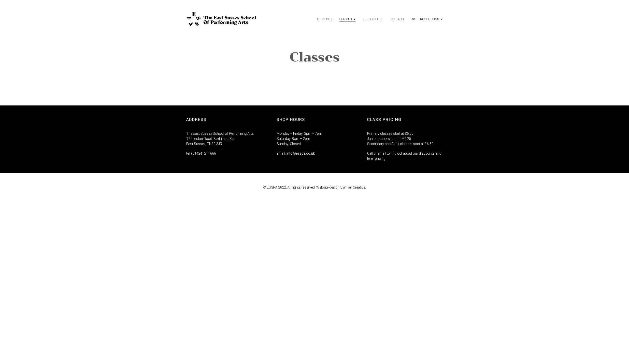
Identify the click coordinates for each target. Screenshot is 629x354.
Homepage (325, 19)
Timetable (397, 19)
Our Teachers (372, 19)
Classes (345, 19)
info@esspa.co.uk (300, 153)
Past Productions (425, 19)
